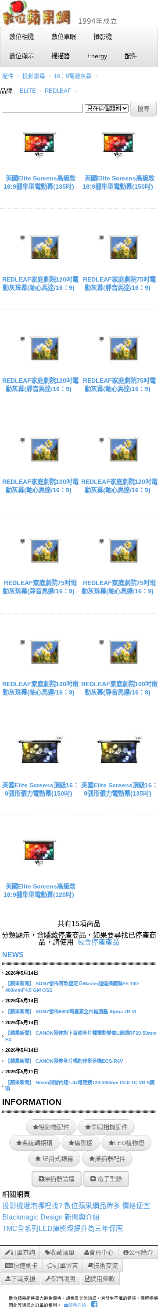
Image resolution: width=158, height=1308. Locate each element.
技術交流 (105, 1265)
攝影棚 (83, 1142)
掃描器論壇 (59, 1178)
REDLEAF (58, 91)
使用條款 (102, 1278)
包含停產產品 (98, 942)
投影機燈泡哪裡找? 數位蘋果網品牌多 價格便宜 (76, 1205)
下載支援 (23, 1278)
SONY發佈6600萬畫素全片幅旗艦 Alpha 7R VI (86, 1011)
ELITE (28, 91)
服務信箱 (77, 1305)
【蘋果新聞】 (19, 983)
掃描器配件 (110, 1158)
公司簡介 (141, 1252)
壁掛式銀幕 (57, 1158)
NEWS (13, 955)
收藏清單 (62, 1252)
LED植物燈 (129, 1142)
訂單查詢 (23, 1252)
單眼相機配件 (109, 1127)
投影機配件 (54, 1127)
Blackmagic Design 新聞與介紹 (51, 1217)
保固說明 (63, 1278)
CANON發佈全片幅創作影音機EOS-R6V (79, 1061)
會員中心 (101, 1252)
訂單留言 (66, 1265)
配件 (8, 76)
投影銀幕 (33, 76)
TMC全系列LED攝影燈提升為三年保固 (62, 1228)
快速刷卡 (25, 1265)
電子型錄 (109, 1178)
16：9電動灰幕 (73, 76)
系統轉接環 (37, 1142)
